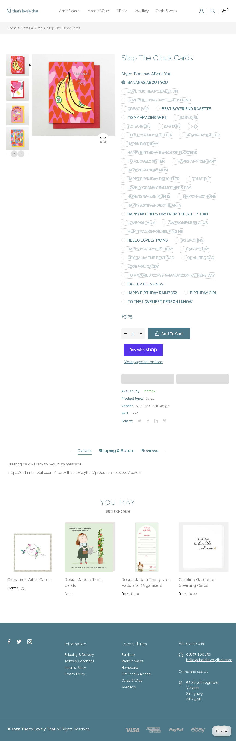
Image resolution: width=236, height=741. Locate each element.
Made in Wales (132, 661)
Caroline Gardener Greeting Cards (197, 582)
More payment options (143, 362)
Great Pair (138, 109)
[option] (19, 66)
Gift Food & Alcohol (136, 674)
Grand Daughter (202, 135)
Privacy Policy (75, 674)
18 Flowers (139, 126)
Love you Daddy (143, 266)
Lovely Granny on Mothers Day (159, 188)
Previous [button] (14, 153)
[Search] (213, 11)
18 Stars (172, 126)
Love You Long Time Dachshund (159, 100)
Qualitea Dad (200, 258)
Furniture (128, 655)
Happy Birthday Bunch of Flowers (162, 152)
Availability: (130, 391)
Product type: (132, 398)
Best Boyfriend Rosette (186, 109)
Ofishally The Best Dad (150, 258)
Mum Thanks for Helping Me (155, 231)
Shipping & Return (116, 450)
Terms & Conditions (79, 661)
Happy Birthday (142, 144)
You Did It (201, 179)
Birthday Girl (203, 293)
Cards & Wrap (131, 680)
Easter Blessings (145, 284)
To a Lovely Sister (146, 161)
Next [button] (21, 153)
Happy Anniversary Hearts (154, 205)
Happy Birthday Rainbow (152, 293)
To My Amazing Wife (147, 117)
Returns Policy (75, 667)
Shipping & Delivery (79, 655)
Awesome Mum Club (187, 223)
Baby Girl (188, 117)
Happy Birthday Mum (147, 170)
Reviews (149, 450)
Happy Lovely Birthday (150, 249)
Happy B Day (197, 249)
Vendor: (127, 406)
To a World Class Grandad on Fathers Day (171, 275)
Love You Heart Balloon (152, 91)
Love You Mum (141, 223)
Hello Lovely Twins (147, 240)
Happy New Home (199, 196)
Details (85, 450)
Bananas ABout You (147, 82)
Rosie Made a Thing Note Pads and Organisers (146, 582)
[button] (147, 379)
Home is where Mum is (148, 196)
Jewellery (128, 687)
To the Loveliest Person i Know (160, 302)
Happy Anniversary (196, 161)
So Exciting (192, 240)
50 (195, 126)
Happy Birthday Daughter (153, 179)
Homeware (129, 667)
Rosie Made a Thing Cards (84, 582)
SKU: (125, 413)
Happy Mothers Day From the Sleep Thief (168, 214)
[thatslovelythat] (22, 11)
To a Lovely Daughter (149, 135)
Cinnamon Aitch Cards (29, 579)
